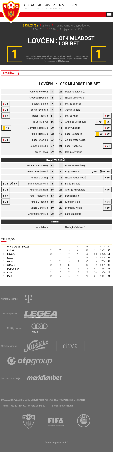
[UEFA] (84, 421)
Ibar (9, 276)
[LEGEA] (41, 313)
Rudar (10, 250)
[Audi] (39, 328)
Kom (9, 272)
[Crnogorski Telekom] (28, 299)
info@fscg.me (66, 406)
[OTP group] (30, 360)
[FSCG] (28, 421)
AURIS (65, 442)
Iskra (10, 261)
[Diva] (70, 346)
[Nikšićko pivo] (36, 346)
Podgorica (13, 269)
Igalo (10, 258)
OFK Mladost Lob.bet (19, 247)
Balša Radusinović (38, 183)
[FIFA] (56, 421)
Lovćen (11, 254)
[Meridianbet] (44, 378)
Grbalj (11, 265)
